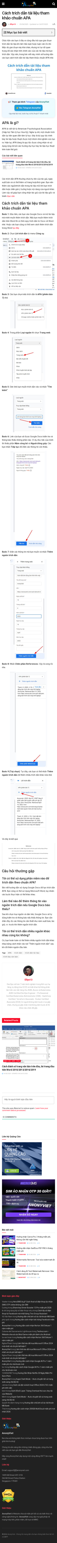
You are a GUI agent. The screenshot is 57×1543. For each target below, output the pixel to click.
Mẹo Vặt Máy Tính (12, 1061)
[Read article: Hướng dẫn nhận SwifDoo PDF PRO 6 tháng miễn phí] (8, 1251)
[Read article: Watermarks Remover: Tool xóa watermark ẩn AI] (8, 1263)
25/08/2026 (32, 1254)
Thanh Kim (22, 1243)
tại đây (16, 228)
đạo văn (11, 196)
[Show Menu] (3, 4)
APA (9, 953)
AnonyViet (22, 1277)
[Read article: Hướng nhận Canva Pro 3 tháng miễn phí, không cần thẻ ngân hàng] (8, 1240)
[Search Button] (53, 4)
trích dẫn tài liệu (32, 953)
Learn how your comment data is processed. (25, 1109)
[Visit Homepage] (28, 4)
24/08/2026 (32, 1266)
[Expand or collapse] (51, 32)
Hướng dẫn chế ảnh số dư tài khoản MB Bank (36, 1316)
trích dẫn (18, 953)
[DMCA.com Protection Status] (8, 1496)
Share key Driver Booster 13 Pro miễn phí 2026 (32, 1308)
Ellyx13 (13, 24)
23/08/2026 (32, 1277)
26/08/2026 (32, 1243)
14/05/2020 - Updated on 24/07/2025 (29, 167)
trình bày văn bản (10, 957)
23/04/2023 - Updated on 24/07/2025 (33, 24)
